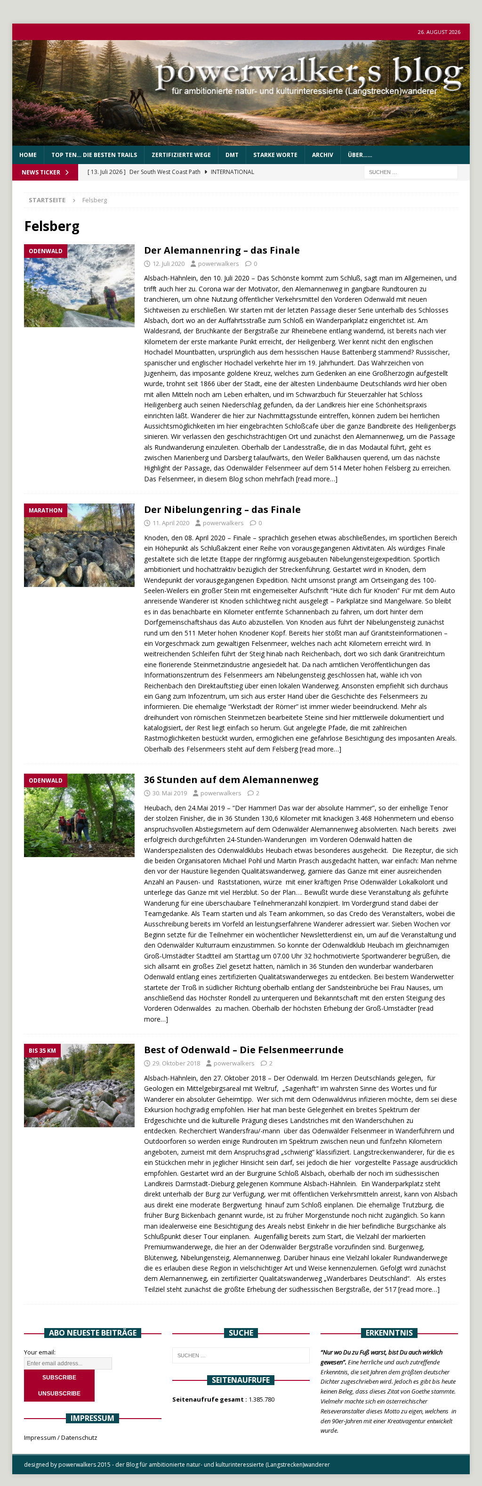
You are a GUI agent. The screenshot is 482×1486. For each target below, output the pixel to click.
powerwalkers (218, 263)
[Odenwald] (79, 286)
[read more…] (316, 478)
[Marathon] (79, 545)
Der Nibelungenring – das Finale (222, 509)
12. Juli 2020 (169, 263)
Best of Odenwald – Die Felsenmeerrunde (244, 1049)
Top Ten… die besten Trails (94, 155)
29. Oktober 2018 (176, 1063)
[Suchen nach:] (411, 171)
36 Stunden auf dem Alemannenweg (231, 779)
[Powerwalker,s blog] (241, 140)
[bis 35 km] (79, 1085)
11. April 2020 (171, 523)
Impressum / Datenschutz (60, 1437)
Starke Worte (275, 155)
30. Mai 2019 (170, 793)
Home (28, 155)
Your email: (40, 1352)
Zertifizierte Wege (181, 155)
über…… (360, 155)
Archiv (322, 155)
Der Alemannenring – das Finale (222, 250)
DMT (232, 155)
